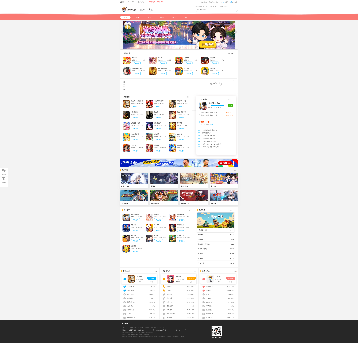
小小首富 (178, 277)
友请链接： (125, 327)
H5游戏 (131, 327)
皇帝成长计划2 (171, 310)
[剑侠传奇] (205, 60)
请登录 (225, 2)
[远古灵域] (126, 249)
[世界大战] (126, 228)
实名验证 (211, 2)
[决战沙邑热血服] (153, 71)
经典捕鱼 (179, 145)
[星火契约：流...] (126, 104)
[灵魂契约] (205, 71)
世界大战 (133, 225)
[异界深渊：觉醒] (194, 195)
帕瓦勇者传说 (135, 134)
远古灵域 (133, 246)
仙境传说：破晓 (135, 123)
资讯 (149, 17)
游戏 (137, 17)
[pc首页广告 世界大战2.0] (179, 163)
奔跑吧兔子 (209, 286)
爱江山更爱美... (135, 214)
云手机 (162, 17)
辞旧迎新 (200, 239)
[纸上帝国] (149, 228)
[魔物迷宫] (149, 137)
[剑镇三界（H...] (172, 104)
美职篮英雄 (180, 214)
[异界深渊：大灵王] (224, 195)
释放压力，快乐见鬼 (204, 244)
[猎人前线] (179, 71)
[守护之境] (179, 60)
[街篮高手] (126, 238)
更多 (188, 97)
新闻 (199, 130)
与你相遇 (200, 258)
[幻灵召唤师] (149, 126)
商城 (186, 17)
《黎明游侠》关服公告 (208, 138)
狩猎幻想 (133, 145)
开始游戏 (136, 63)
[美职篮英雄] (172, 217)
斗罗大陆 (169, 298)
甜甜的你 (156, 214)
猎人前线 (186, 68)
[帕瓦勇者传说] (126, 137)
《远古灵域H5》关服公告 (209, 130)
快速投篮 (209, 310)
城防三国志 (134, 112)
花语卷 (205, 6)
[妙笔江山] (149, 238)
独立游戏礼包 (154, 327)
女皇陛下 (169, 286)
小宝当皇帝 (170, 306)
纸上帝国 (156, 225)
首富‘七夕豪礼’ (205, 122)
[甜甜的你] (149, 217)
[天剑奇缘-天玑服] (127, 71)
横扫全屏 (200, 253)
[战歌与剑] (172, 137)
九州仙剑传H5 (171, 314)
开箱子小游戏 (203, 230)
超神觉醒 (156, 145)
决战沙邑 (169, 318)
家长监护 (124, 330)
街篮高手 (133, 235)
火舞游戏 (136, 327)
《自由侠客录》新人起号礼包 (215, 103)
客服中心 (218, 2)
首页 (123, 2)
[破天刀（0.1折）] (134, 178)
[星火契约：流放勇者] (131, 279)
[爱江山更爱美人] (126, 217)
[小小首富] (224, 178)
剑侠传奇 (215, 6)
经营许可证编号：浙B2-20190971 (164, 330)
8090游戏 (161, 327)
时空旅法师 (180, 225)
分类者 (169, 290)
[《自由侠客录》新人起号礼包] (203, 106)
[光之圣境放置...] (149, 104)
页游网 (141, 327)
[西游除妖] (127, 60)
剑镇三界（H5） (182, 101)
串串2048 (209, 318)
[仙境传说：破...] (126, 126)
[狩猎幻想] (126, 148)
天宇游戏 (147, 327)
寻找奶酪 (209, 290)
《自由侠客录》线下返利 (209, 141)
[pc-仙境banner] (179, 37)
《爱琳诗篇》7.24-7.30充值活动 (211, 144)
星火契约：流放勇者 (137, 101)
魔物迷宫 (156, 134)
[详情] (211, 125)
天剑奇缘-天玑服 (222, 6)
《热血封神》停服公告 (208, 136)
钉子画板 (209, 306)
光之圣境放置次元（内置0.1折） (163, 101)
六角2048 (209, 302)
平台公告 (218, 277)
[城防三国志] (126, 115)
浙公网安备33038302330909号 (146, 330)
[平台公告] (210, 279)
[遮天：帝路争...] (172, 115)
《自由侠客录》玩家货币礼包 (208, 112)
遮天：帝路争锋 (181, 112)
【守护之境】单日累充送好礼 (210, 147)
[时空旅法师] (172, 228)
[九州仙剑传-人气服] (134, 195)
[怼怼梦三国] (172, 238)
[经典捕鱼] (172, 148)
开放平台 (141, 2)
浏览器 (174, 17)
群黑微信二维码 (216, 338)
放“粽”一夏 (201, 263)
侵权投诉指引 (132, 330)
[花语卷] (153, 60)
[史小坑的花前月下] (164, 195)
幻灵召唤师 (157, 123)
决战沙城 (169, 294)
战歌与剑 (179, 134)
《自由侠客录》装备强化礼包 (208, 115)
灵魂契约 (212, 68)
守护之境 (210, 6)
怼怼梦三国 (180, 235)
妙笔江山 (156, 235)
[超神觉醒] (149, 148)
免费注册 (233, 2)
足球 (207, 294)
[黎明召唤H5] (194, 178)
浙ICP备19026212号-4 (181, 330)
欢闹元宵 (200, 234)
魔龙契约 (156, 112)
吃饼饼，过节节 (202, 249)
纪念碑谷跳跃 (210, 314)
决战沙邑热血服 (162, 68)
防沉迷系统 (204, 2)
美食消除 (209, 298)
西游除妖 (200, 6)
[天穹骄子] (172, 126)
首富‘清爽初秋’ (206, 133)
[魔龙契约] (149, 115)
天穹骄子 (179, 123)
